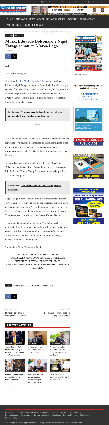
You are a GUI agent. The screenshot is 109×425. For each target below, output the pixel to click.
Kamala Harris (48, 285)
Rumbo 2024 (19, 35)
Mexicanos (44, 412)
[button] (85, 2)
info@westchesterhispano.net (52, 423)
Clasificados (85, 415)
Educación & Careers (55, 18)
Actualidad (16, 31)
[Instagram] (93, 2)
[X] (102, 2)
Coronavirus (26, 415)
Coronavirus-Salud (41, 415)
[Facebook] (89, 2)
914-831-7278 (76, 423)
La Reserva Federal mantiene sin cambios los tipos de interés (36, 349)
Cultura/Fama (86, 18)
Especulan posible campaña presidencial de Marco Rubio (60, 377)
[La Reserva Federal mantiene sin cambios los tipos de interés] (37, 338)
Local (9, 18)
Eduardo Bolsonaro (40, 81)
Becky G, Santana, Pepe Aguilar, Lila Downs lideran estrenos (14, 377)
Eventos (10, 25)
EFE (28, 285)
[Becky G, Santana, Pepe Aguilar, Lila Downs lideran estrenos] (15, 365)
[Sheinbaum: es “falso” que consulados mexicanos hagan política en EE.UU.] (37, 365)
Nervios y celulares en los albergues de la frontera (16, 314)
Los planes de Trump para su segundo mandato (57, 314)
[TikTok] (97, 2)
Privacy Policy (11, 418)
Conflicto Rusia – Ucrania (27, 412)
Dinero (19, 25)
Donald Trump (18, 285)
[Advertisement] (37, 130)
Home (7, 31)
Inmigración (21, 18)
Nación (63, 412)
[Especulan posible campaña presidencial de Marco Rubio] (60, 365)
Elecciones (36, 285)
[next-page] (11, 387)
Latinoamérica (75, 412)
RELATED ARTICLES (19, 325)
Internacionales (11, 415)
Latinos (55, 412)
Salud (27, 25)
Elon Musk (24, 81)
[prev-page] (7, 387)
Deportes (72, 18)
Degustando (37, 25)
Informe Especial (36, 18)
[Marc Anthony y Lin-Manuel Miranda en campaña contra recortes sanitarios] (60, 338)
